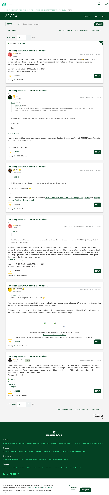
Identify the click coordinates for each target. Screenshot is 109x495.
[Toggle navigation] (14, 4)
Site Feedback (77, 468)
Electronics (45, 443)
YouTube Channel (27, 200)
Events (66, 459)
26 (14, 395)
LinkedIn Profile (14, 200)
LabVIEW (63, 10)
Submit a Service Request (63, 468)
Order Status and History (26, 451)
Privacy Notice (34, 488)
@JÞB (13, 231)
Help (103, 16)
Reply (97, 76)
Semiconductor (87, 443)
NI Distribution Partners (10, 451)
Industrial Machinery (64, 443)
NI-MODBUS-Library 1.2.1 (17, 259)
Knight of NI (85, 198)
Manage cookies (74, 489)
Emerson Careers (31, 459)
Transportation (98, 443)
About (22, 459)
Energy (53, 443)
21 (14, 80)
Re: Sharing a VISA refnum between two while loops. (28, 51)
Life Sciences (76, 443)
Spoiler (16, 177)
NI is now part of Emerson (11, 459)
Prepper (97, 198)
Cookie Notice (47, 488)
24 (14, 275)
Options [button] (97, 55)
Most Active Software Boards (47, 10)
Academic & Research (10, 443)
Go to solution (22, 44)
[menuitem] (99, 4)
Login (96, 16)
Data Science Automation (55, 198)
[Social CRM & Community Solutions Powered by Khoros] (98, 416)
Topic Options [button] (11, 30)
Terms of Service (54, 451)
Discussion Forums (27, 10)
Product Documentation (19, 468)
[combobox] (57, 24)
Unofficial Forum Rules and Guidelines (54, 335)
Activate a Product (47, 468)
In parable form (13, 133)
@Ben (13, 103)
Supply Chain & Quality (55, 459)
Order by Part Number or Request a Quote (73, 451)
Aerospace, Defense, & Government (29, 443)
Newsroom (42, 459)
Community (14, 10)
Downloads (6, 468)
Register (87, 16)
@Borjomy (18, 106)
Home (6, 10)
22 (14, 156)
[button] (10, 76)
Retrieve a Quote (41, 451)
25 (14, 346)
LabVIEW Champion (73, 198)
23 (14, 209)
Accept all (85, 490)
